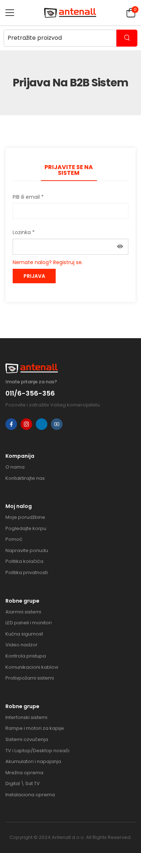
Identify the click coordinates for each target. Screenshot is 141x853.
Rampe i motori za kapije (34, 728)
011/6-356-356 (30, 393)
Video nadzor (21, 644)
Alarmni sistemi (23, 611)
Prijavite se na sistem (68, 170)
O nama (15, 467)
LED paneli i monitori (28, 622)
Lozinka (24, 232)
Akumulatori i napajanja (33, 761)
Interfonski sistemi (26, 717)
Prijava (34, 276)
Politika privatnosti (26, 572)
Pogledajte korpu (25, 528)
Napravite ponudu (26, 550)
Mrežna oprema (24, 772)
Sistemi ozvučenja (26, 739)
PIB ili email (28, 197)
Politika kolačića (24, 561)
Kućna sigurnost (24, 633)
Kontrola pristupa (25, 655)
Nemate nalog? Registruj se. (48, 262)
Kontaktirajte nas (25, 478)
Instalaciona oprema (30, 794)
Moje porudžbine (25, 517)
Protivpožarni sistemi (29, 678)
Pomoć (13, 539)
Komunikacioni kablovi (31, 667)
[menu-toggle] (9, 12)
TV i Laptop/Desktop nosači (37, 750)
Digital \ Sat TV (22, 783)
